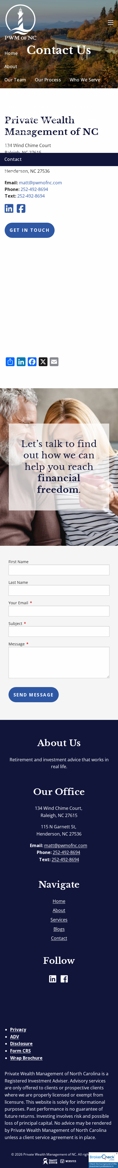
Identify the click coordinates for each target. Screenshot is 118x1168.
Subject (36, 623)
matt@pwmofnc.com (65, 845)
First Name (19, 561)
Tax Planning (18, 133)
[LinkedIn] (10, 210)
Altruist (38, 186)
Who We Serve (85, 80)
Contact (13, 159)
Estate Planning (85, 119)
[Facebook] (22, 210)
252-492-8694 (31, 196)
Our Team (15, 80)
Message (37, 643)
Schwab (12, 186)
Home (11, 53)
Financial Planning (77, 106)
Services (13, 93)
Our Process (48, 80)
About (10, 66)
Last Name (18, 582)
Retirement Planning (26, 106)
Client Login (17, 172)
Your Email (39, 602)
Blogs (10, 146)
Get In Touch (30, 230)
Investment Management (31, 119)
